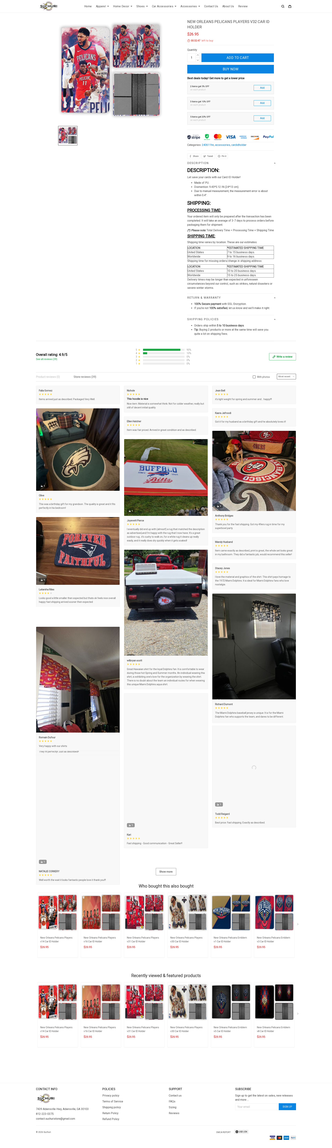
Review (243, 6)
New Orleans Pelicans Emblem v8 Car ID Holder (273, 1078)
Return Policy (110, 1144)
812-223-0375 (45, 1145)
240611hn (208, 145)
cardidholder (238, 145)
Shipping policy (111, 1138)
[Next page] (298, 973)
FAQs (172, 1133)
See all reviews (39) (46, 359)
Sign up (287, 1138)
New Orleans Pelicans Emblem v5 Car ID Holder (230, 1078)
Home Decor (121, 6)
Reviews (174, 1144)
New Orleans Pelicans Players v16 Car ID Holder (100, 988)
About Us (228, 6)
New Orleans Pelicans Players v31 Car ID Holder (143, 988)
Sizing (172, 1138)
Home (88, 6)
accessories (222, 145)
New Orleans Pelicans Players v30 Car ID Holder (186, 988)
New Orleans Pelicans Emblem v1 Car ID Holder (230, 988)
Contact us (175, 1127)
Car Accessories (162, 6)
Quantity (192, 49)
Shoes (140, 6)
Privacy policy (110, 1127)
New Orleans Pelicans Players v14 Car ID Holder (56, 988)
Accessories (189, 6)
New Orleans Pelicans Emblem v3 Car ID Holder (273, 988)
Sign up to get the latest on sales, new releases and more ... (264, 1129)
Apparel (101, 6)
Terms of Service (112, 1133)
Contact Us (211, 6)
